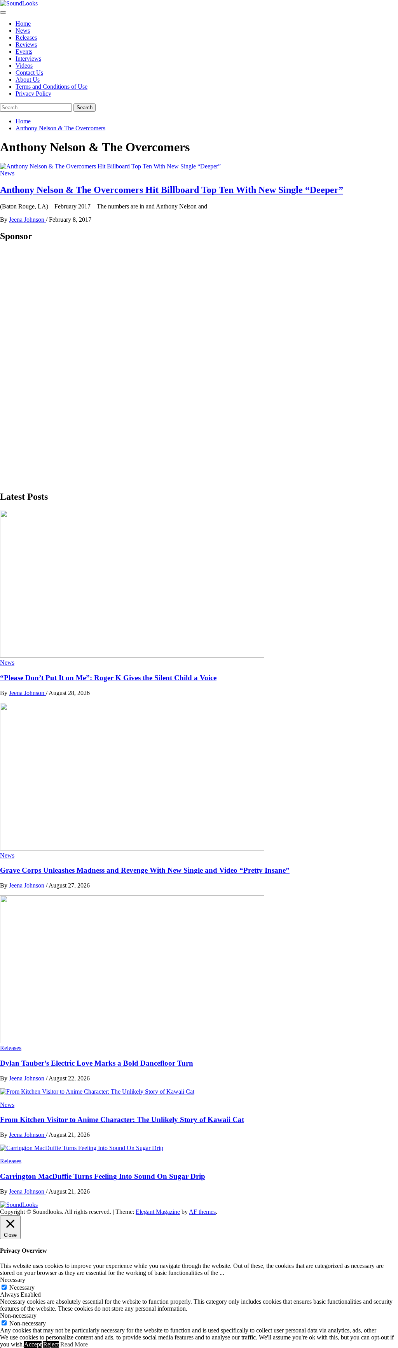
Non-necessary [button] (18, 1315)
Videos (24, 65)
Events (24, 51)
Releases (26, 37)
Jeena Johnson (27, 219)
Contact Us (29, 72)
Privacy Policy (33, 93)
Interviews (28, 58)
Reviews (26, 44)
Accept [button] (33, 1344)
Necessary (22, 1287)
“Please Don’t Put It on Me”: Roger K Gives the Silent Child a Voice (108, 678)
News (23, 30)
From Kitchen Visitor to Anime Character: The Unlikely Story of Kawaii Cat (122, 1119)
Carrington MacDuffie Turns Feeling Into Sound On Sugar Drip (102, 1176)
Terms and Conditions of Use (51, 86)
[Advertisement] (58, 366)
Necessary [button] (12, 1279)
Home (23, 23)
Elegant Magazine (158, 1211)
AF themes (202, 1211)
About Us (28, 79)
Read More (74, 1344)
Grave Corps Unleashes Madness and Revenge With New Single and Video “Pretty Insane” (145, 870)
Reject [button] (51, 1344)
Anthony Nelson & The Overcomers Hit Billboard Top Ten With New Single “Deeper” (171, 190)
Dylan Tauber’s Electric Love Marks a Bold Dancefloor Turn (96, 1063)
